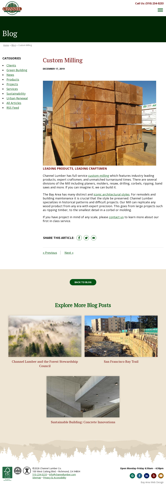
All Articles (13, 103)
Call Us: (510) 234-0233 (149, 3)
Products (12, 79)
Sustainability (16, 93)
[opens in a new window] (86, 238)
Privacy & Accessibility (54, 477)
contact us (116, 217)
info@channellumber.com (62, 474)
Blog (14, 45)
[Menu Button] (160, 10)
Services (12, 89)
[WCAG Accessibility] (27, 468)
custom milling (98, 176)
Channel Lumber (12, 8)
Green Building (16, 70)
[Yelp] (153, 475)
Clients (11, 65)
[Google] (132, 475)
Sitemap (36, 477)
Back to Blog (83, 282)
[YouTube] (161, 475)
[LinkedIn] (146, 475)
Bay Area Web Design (152, 482)
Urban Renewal (17, 98)
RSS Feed (12, 108)
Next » (69, 253)
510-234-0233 (39, 474)
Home (6, 45)
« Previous (50, 253)
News (10, 75)
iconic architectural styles (112, 194)
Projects (12, 84)
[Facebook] (139, 475)
